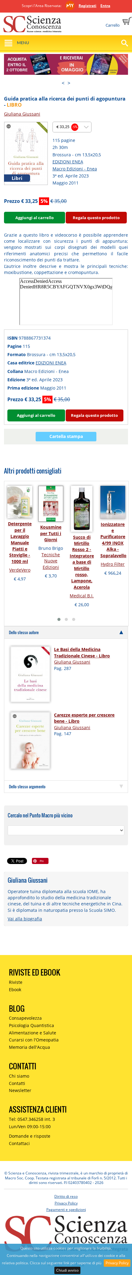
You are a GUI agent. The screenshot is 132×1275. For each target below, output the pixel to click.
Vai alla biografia (25, 919)
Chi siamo (19, 1076)
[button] (59, 619)
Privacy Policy (117, 1262)
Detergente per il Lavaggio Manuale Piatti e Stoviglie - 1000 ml (20, 542)
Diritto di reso (66, 1196)
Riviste (15, 982)
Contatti (17, 1083)
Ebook (15, 989)
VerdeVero (19, 570)
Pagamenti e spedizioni (66, 1209)
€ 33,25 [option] (67, 127)
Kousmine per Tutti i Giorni (50, 533)
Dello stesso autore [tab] (24, 632)
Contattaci (19, 1143)
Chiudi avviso (67, 1270)
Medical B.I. (82, 596)
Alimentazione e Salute (32, 1033)
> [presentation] (69, 83)
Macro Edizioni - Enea (74, 169)
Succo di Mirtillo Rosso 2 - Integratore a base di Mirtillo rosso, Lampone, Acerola (82, 562)
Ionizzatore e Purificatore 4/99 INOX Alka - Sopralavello (113, 539)
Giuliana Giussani (22, 114)
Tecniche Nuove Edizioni (50, 561)
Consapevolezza (25, 1018)
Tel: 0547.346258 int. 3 (32, 1119)
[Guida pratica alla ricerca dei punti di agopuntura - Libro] (26, 153)
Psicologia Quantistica (31, 1025)
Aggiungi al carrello (34, 217)
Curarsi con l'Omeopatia (34, 1040)
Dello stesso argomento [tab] (27, 786)
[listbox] (71, 127)
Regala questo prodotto (96, 217)
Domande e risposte (29, 1136)
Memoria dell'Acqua (29, 1047)
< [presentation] (63, 83)
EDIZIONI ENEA (67, 162)
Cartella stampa (66, 436)
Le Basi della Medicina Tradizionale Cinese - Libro (82, 652)
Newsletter (20, 1090)
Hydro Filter (113, 564)
